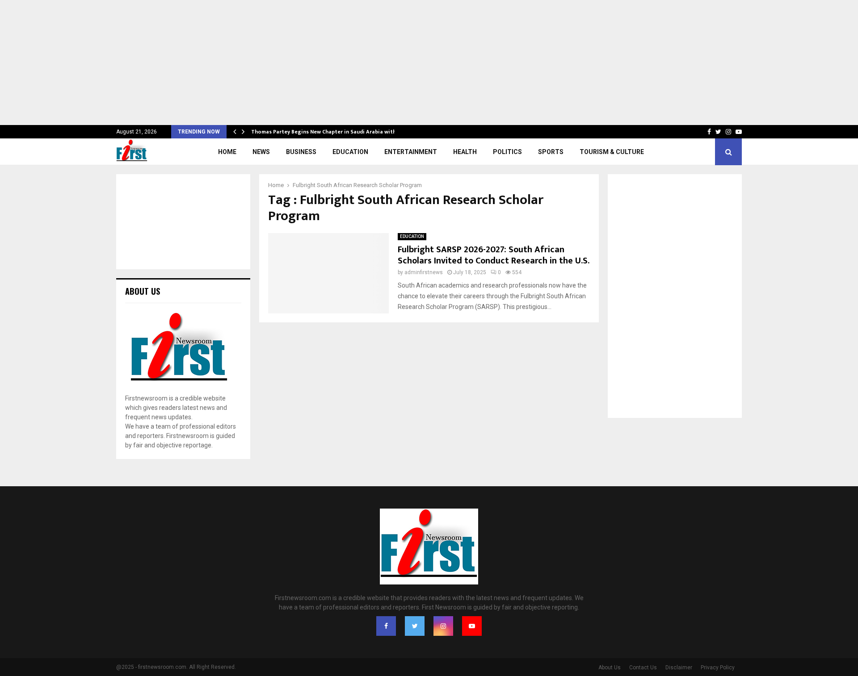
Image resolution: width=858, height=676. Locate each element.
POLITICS (507, 151)
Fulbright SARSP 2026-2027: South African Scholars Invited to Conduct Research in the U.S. (493, 255)
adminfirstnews (423, 272)
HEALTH (465, 151)
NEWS (261, 151)
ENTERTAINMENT (410, 151)
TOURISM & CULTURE (612, 151)
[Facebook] (386, 626)
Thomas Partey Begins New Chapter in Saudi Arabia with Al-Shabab (342, 131)
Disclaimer (678, 667)
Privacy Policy (718, 667)
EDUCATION (350, 151)
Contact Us (643, 667)
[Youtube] (472, 626)
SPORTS (551, 151)
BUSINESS (301, 151)
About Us (609, 667)
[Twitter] (415, 626)
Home (227, 151)
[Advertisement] (268, 62)
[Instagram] (443, 626)
